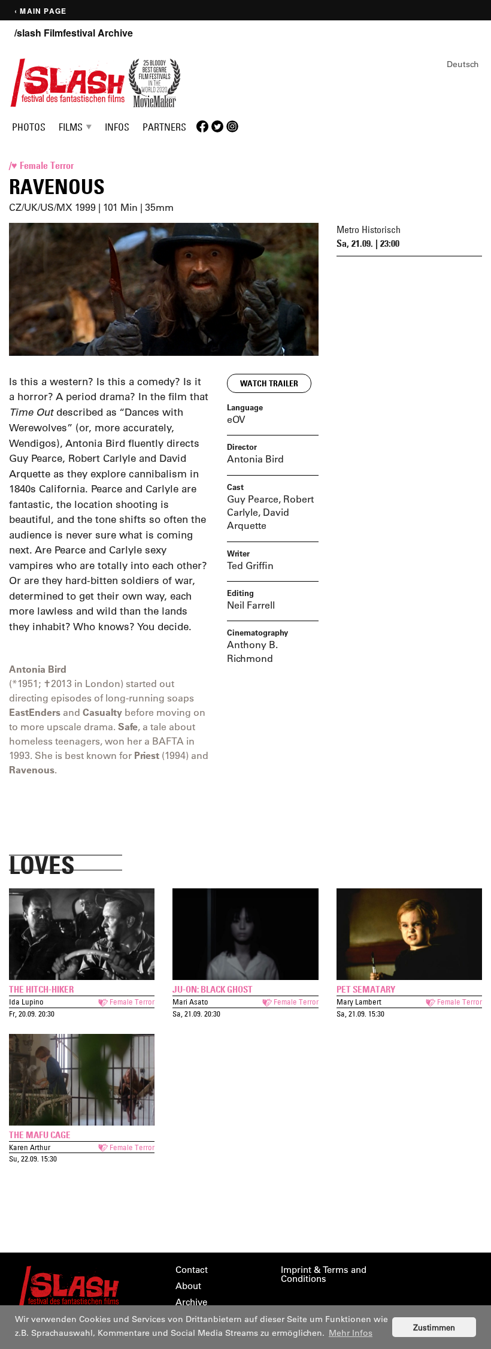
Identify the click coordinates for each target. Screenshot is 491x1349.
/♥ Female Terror (41, 165)
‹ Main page (40, 11)
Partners (164, 127)
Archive (191, 1301)
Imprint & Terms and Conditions (323, 1274)
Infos (117, 127)
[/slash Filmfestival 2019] (67, 81)
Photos (29, 127)
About (188, 1285)
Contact (191, 1269)
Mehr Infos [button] (350, 1332)
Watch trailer (269, 383)
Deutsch (463, 64)
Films (71, 127)
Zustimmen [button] (434, 1327)
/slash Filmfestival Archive (73, 33)
